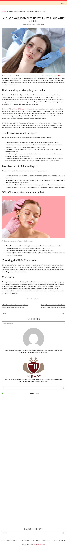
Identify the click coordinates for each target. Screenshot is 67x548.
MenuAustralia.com (39, 544)
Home (4, 11)
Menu (62, 3)
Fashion (37, 299)
